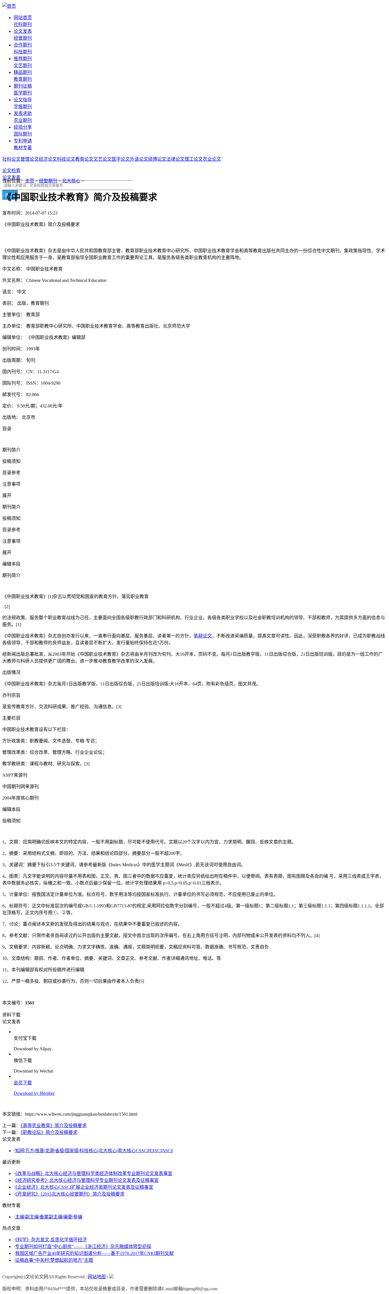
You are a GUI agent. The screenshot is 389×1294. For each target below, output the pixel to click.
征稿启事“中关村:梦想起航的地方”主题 (54, 1260)
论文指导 (23, 99)
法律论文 (175, 159)
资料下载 (11, 1014)
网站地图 (97, 1276)
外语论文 (139, 159)
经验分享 (23, 127)
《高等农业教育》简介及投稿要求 (54, 1125)
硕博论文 (157, 159)
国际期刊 (23, 134)
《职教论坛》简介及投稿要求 (49, 1132)
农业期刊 (23, 120)
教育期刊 (23, 79)
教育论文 (84, 159)
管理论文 (30, 159)
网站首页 (23, 17)
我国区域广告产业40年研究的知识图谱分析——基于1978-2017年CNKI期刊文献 (94, 1253)
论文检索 (11, 170)
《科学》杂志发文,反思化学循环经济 (51, 1239)
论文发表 (23, 31)
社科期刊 (23, 24)
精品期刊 (23, 72)
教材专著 (23, 147)
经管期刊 (23, 38)
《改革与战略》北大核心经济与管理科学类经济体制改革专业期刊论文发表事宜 (93, 1173)
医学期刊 (23, 92)
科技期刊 (23, 51)
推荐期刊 (23, 58)
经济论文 (48, 159)
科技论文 (66, 159)
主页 (29, 180)
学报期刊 (23, 106)
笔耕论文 (203, 635)
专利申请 (23, 140)
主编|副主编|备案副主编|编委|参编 (48, 1216)
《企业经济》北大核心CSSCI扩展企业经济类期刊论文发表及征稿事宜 (84, 1187)
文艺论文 (102, 159)
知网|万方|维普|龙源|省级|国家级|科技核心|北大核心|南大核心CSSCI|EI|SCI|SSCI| (94, 1150)
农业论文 (212, 159)
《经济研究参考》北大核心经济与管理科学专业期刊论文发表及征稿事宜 (87, 1180)
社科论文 (11, 159)
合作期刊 (23, 45)
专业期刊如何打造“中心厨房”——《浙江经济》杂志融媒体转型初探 (83, 1246)
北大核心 (71, 180)
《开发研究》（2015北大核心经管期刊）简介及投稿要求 (69, 1194)
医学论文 (121, 159)
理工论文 (194, 159)
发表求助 (23, 113)
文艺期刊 (23, 65)
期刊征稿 (23, 86)
